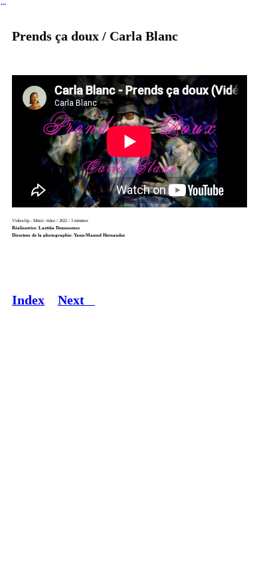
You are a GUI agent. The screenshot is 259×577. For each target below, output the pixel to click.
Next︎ (76, 299)
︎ (3, 4)
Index (28, 299)
